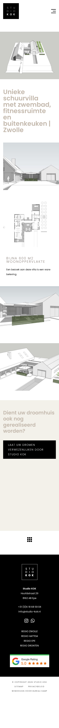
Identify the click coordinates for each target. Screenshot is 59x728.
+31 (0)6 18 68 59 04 (29, 606)
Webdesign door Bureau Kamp (29, 691)
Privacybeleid (36, 686)
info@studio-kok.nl (29, 611)
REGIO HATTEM (29, 636)
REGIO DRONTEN (29, 645)
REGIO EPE (29, 640)
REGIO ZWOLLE (29, 631)
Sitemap (18, 686)
